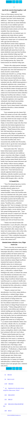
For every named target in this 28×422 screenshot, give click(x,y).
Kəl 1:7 (9, 379)
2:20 (6, 410)
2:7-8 (6, 384)
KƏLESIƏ (9, 2)
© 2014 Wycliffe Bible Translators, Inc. (14, 415)
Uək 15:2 (9, 375)
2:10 (6, 395)
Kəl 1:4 (9, 410)
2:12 (6, 399)
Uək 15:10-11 (11, 404)
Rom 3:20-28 (18, 404)
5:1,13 (12, 379)
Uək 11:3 (10, 399)
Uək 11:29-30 (11, 395)
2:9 (6, 388)
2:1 (5, 375)
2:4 (5, 379)
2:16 (6, 404)
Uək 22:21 (10, 384)
